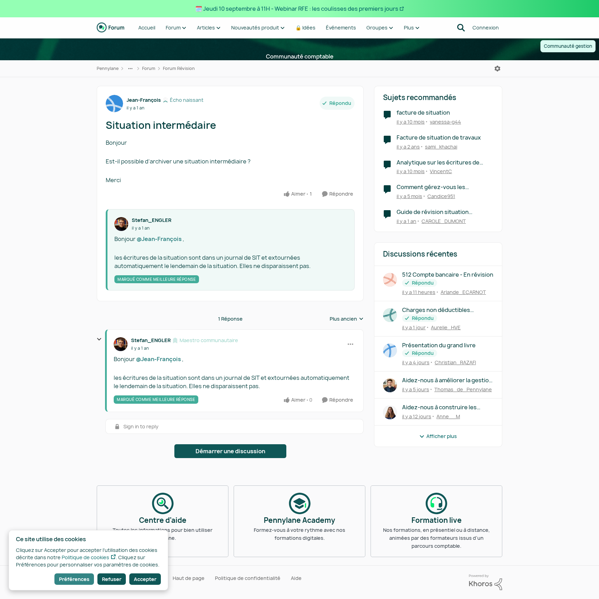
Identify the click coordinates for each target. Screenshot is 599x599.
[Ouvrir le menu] (497, 68)
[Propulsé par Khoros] (485, 582)
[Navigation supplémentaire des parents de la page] (130, 68)
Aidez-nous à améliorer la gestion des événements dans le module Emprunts (447, 380)
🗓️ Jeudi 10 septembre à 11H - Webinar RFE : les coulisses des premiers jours (296, 8)
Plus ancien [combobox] (347, 318)
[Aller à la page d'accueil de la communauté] (110, 28)
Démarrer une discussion (230, 451)
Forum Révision (179, 68)
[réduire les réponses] (99, 339)
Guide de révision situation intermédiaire (433, 212)
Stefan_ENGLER (151, 220)
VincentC (441, 171)
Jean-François (144, 100)
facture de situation (423, 112)
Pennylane (108, 68)
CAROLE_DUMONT (444, 221)
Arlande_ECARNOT (463, 292)
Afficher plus (441, 436)
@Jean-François (159, 239)
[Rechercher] (461, 28)
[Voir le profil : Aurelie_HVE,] (390, 315)
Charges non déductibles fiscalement (436, 310)
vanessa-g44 (445, 121)
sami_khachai (441, 146)
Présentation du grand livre (439, 345)
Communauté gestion (568, 46)
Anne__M (448, 416)
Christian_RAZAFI (455, 362)
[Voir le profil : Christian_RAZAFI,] (390, 350)
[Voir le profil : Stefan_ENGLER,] (121, 224)
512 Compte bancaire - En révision (447, 274)
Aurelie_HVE (446, 327)
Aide (296, 578)
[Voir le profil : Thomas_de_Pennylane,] (390, 385)
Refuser (111, 579)
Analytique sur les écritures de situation (438, 162)
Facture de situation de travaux (439, 137)
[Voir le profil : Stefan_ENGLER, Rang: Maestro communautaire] (121, 344)
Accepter (145, 579)
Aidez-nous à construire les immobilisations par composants (445, 407)
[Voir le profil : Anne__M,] (390, 412)
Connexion (485, 27)
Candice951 (441, 196)
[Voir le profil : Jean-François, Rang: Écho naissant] (114, 103)
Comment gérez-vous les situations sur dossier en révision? (443, 187)
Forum (148, 68)
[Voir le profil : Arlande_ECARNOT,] (390, 280)
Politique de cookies (85, 557)
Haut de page (189, 578)
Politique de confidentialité (247, 578)
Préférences (74, 579)
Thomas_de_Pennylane (463, 389)
